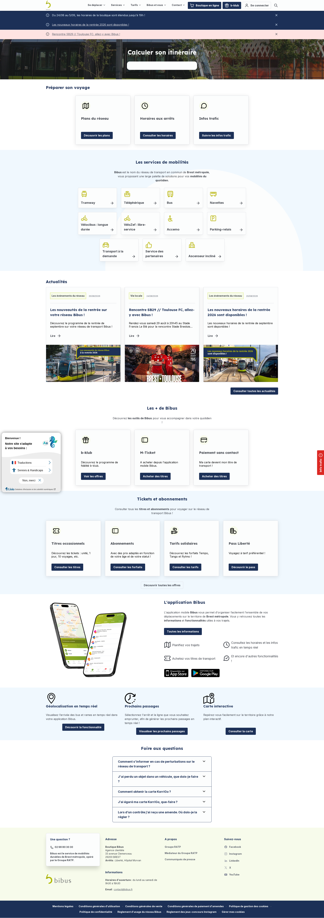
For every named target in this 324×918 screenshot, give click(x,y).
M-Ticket (147, 452)
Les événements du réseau (68, 295)
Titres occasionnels (68, 543)
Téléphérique (134, 202)
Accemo (173, 229)
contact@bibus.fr (123, 889)
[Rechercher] (276, 5)
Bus (169, 202)
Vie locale (136, 295)
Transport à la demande (112, 254)
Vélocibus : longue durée (94, 227)
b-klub (86, 452)
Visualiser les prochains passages (162, 731)
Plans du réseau (95, 118)
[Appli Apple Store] (176, 673)
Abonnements (122, 543)
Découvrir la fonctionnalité (83, 727)
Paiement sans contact (219, 452)
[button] (233, 912)
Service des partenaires (154, 254)
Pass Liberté (239, 543)
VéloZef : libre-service (135, 227)
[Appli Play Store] (205, 673)
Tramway (88, 202)
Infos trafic (209, 118)
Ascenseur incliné (201, 256)
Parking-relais (220, 229)
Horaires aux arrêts (157, 118)
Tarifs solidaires (183, 543)
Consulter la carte (240, 731)
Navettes (217, 202)
